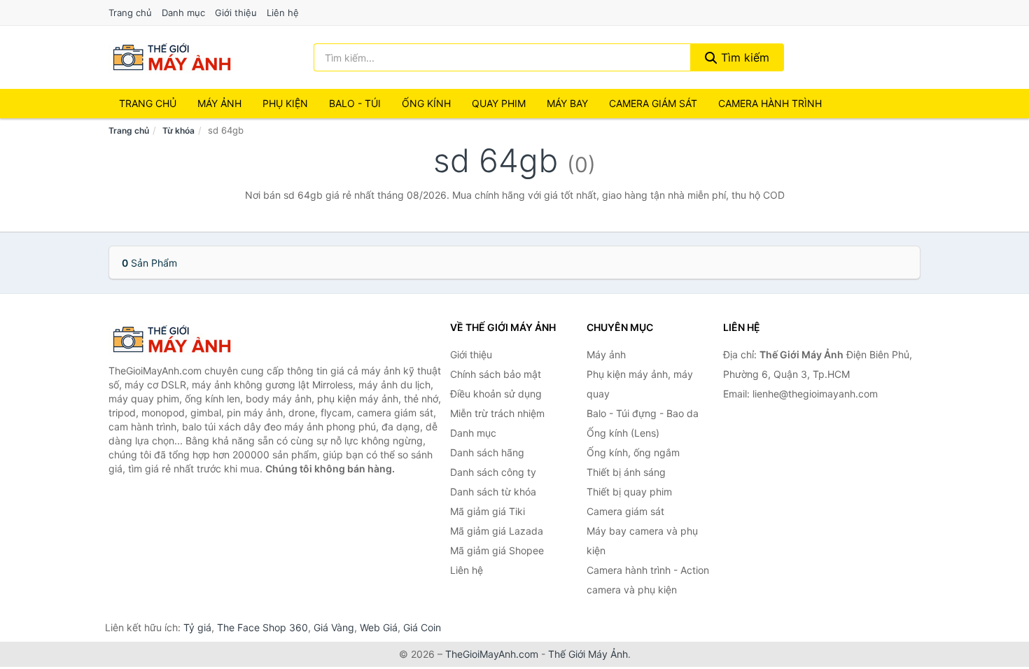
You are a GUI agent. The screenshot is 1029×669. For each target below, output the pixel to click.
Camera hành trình (770, 103)
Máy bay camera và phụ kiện (642, 540)
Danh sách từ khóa (493, 492)
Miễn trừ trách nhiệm (497, 413)
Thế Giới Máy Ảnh (588, 654)
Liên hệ (283, 12)
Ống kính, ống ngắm (633, 452)
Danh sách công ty (493, 472)
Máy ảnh (219, 103)
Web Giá (379, 627)
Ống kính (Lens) (623, 433)
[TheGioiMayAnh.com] (171, 57)
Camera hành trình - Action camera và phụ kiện (648, 580)
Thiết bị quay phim (629, 492)
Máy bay (567, 103)
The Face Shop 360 (262, 627)
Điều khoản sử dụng (496, 394)
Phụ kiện (285, 103)
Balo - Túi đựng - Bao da (643, 413)
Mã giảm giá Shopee (497, 550)
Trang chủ (130, 12)
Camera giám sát (653, 103)
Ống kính (426, 103)
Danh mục (183, 12)
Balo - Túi (355, 103)
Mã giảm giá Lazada (496, 531)
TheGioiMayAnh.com (491, 654)
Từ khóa (178, 130)
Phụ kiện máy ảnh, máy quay (640, 384)
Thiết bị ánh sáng (626, 472)
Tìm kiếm (743, 57)
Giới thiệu (236, 12)
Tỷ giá (197, 627)
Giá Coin (422, 627)
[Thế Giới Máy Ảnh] (178, 339)
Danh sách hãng (487, 452)
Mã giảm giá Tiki (487, 511)
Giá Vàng (334, 627)
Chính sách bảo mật (495, 374)
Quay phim (499, 103)
